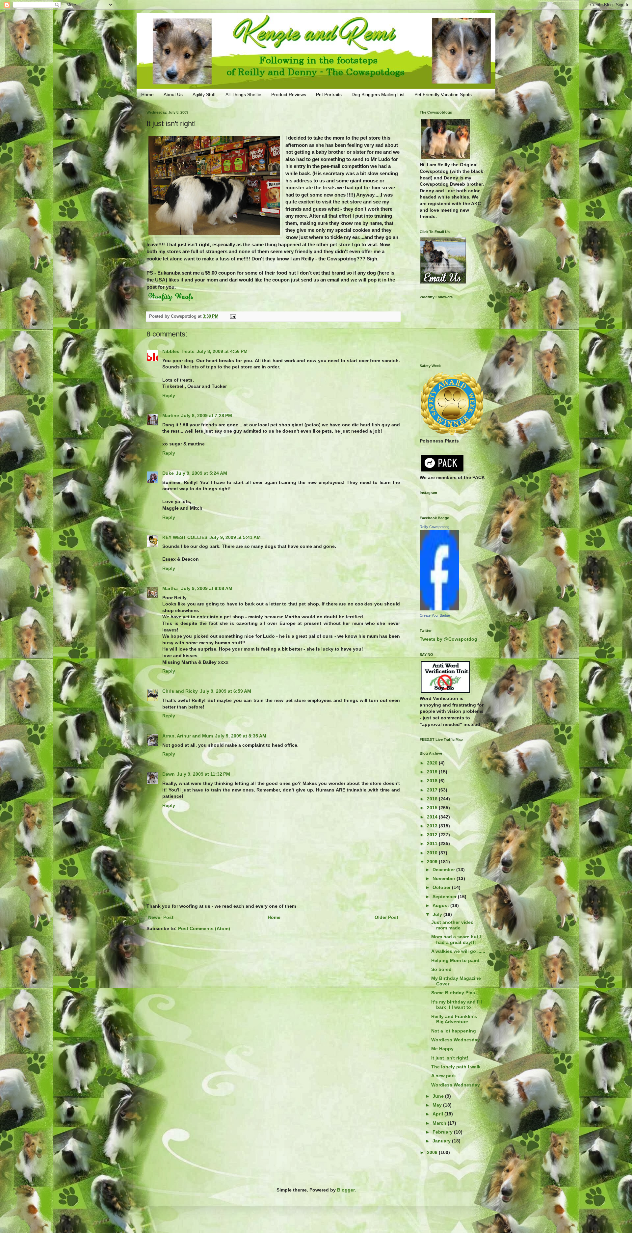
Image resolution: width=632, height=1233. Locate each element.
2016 (433, 798)
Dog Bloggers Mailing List (378, 94)
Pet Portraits (329, 94)
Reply (168, 395)
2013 (433, 825)
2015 (433, 807)
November (445, 878)
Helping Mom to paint (455, 960)
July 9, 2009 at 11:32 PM (203, 774)
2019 (433, 771)
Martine (170, 415)
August (441, 905)
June (439, 1096)
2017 (433, 789)
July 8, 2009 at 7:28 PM (206, 415)
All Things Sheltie (243, 94)
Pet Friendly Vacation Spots (443, 94)
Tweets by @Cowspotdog (448, 639)
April (438, 1113)
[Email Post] (232, 316)
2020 (433, 762)
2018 (433, 780)
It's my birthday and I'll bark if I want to (456, 1004)
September (445, 896)
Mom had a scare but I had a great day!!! (456, 939)
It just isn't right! (449, 1057)
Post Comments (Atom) (204, 928)
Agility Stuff (204, 94)
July (438, 914)
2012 (433, 834)
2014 (433, 816)
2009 (433, 861)
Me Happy (442, 1048)
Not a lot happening (453, 1030)
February (443, 1132)
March (440, 1123)
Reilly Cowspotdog (434, 527)
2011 (433, 843)
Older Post (386, 917)
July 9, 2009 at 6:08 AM (206, 588)
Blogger (346, 1190)
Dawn (168, 774)
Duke (168, 473)
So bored (441, 969)
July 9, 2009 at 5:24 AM (201, 473)
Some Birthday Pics (453, 992)
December (444, 869)
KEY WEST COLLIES (184, 537)
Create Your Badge (435, 615)
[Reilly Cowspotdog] (439, 608)
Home (147, 94)
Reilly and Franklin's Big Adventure (454, 1019)
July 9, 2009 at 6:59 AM (225, 691)
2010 (433, 852)
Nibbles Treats (178, 351)
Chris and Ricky (180, 691)
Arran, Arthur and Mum (187, 735)
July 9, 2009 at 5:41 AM (235, 537)
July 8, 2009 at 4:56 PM (222, 351)
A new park (443, 1075)
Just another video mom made (452, 925)
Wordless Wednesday (455, 1039)
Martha (170, 588)
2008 (433, 1152)
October (442, 887)
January (442, 1140)
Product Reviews (288, 94)
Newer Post (160, 917)
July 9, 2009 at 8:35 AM (240, 735)
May (438, 1105)
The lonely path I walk (456, 1066)
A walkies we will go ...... (458, 951)
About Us (173, 94)
